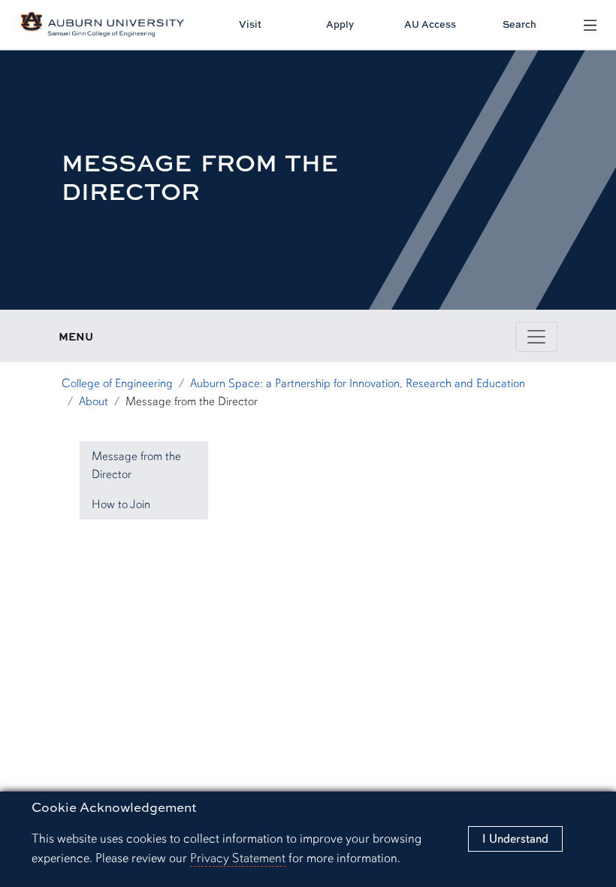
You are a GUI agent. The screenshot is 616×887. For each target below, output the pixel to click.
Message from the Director (136, 465)
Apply (340, 24)
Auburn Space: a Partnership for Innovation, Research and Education (357, 383)
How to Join (121, 504)
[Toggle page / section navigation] (536, 337)
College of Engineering (117, 383)
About (93, 401)
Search (519, 24)
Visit (250, 24)
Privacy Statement (237, 858)
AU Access (430, 24)
